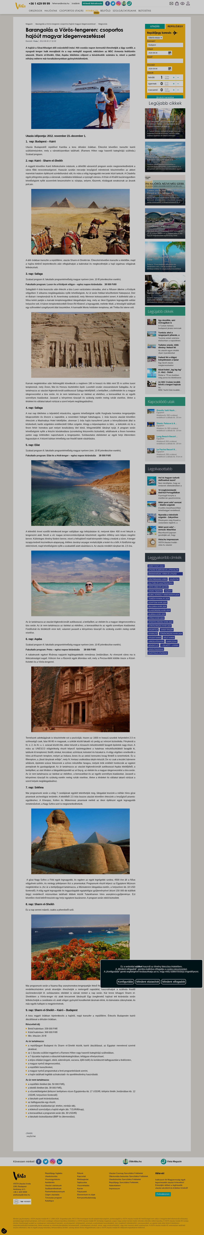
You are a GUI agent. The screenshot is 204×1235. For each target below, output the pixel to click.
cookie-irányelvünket (176, 969)
